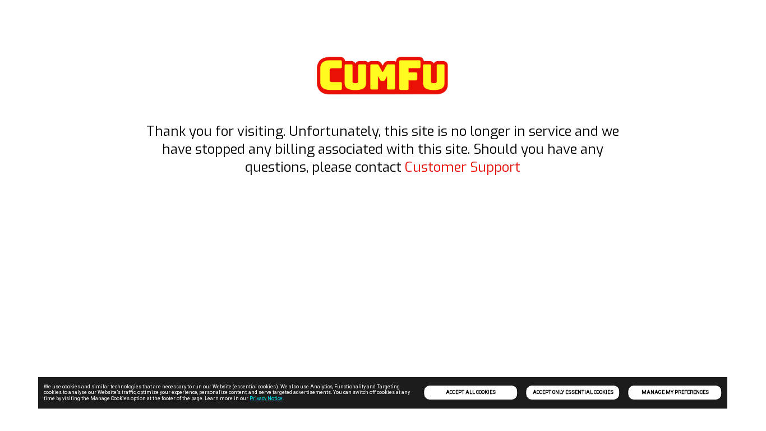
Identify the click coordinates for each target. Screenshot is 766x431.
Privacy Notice (266, 398)
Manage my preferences (675, 392)
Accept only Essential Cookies (573, 392)
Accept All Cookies (471, 392)
